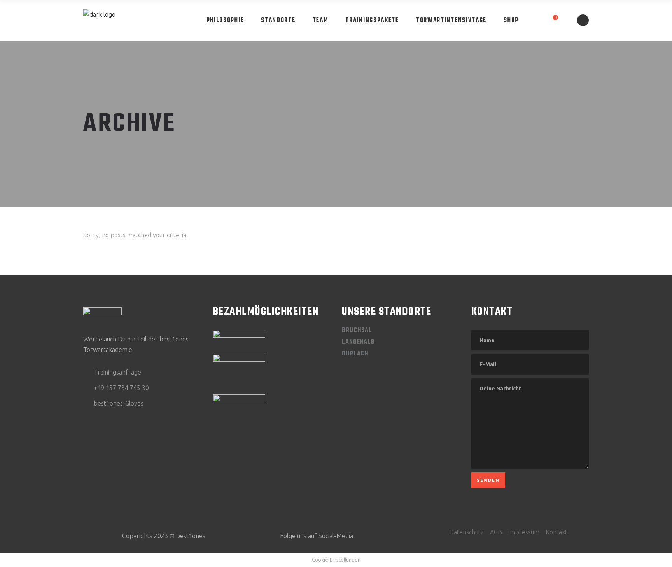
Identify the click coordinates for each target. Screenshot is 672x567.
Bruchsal (357, 331)
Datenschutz (466, 532)
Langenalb (358, 342)
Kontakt (556, 532)
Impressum (523, 532)
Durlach (355, 354)
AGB (496, 532)
